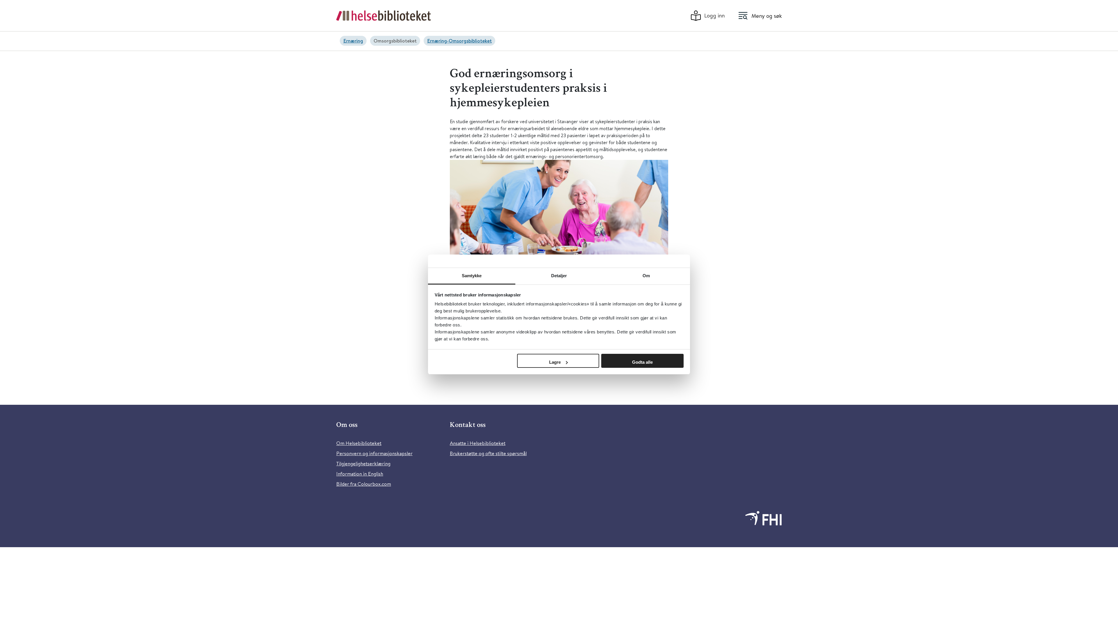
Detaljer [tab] (559, 275)
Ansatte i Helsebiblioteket (477, 443)
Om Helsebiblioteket (358, 443)
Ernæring (353, 40)
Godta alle (642, 362)
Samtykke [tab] (472, 275)
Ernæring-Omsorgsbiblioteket (459, 40)
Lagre (555, 362)
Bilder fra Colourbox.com (363, 483)
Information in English (359, 473)
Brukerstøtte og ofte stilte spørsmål (488, 453)
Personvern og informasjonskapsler (374, 453)
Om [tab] (646, 275)
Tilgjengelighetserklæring (363, 463)
